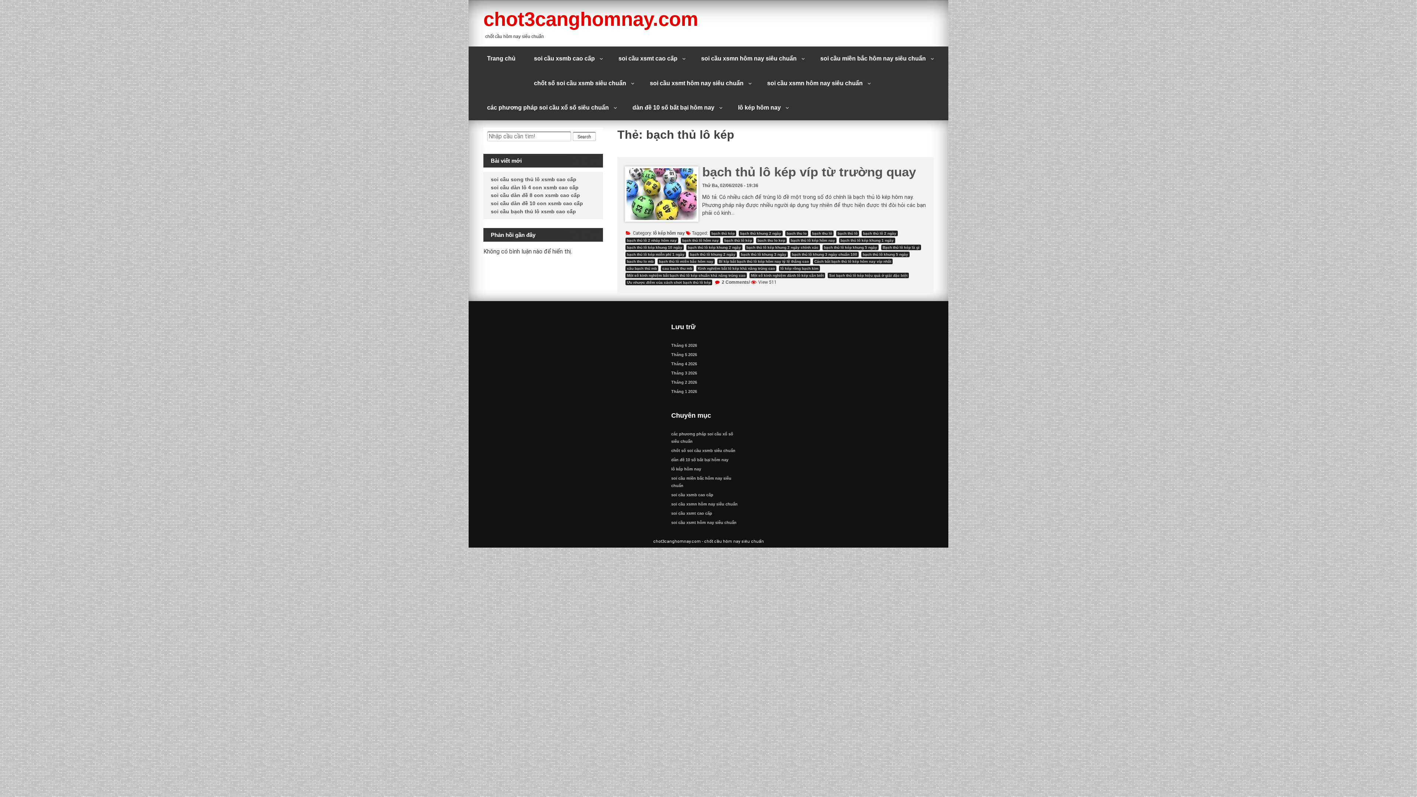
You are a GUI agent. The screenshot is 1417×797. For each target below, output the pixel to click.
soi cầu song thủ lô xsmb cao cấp (533, 179)
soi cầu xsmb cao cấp (564, 58)
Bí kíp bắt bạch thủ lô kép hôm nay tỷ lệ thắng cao (764, 261)
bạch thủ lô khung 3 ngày (763, 254)
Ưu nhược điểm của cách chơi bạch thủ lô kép (669, 282)
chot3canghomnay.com (590, 19)
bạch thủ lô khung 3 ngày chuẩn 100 (824, 254)
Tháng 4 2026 (684, 364)
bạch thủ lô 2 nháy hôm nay (652, 240)
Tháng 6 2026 (684, 345)
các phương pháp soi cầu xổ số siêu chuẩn (548, 107)
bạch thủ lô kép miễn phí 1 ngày (656, 254)
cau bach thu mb (677, 268)
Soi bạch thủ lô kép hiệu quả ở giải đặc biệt (868, 275)
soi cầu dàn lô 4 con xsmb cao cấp (535, 187)
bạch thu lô (822, 233)
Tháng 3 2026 (684, 373)
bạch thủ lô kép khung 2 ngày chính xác (782, 247)
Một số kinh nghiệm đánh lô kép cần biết (787, 275)
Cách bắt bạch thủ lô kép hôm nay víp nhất (852, 261)
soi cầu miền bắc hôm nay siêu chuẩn (873, 58)
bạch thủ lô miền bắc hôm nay (686, 261)
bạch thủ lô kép (738, 240)
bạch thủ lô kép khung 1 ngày (867, 240)
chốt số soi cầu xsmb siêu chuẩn (580, 83)
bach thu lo (797, 233)
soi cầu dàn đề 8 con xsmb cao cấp (535, 195)
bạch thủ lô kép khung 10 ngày (654, 247)
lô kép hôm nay (759, 107)
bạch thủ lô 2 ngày (879, 233)
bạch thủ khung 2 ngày (760, 233)
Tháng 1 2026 (684, 391)
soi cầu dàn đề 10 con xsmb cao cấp (537, 203)
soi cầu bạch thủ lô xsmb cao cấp (533, 211)
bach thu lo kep (771, 240)
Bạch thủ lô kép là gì (901, 247)
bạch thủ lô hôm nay (700, 240)
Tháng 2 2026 (684, 382)
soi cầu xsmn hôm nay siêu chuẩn (749, 58)
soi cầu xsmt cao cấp (648, 58)
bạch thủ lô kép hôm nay (813, 240)
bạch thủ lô (848, 233)
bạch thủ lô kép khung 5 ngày (850, 247)
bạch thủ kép (723, 233)
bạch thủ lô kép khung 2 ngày (714, 247)
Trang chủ (501, 58)
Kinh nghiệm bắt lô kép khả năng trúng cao (736, 268)
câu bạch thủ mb (642, 268)
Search (584, 136)
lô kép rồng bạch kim (799, 268)
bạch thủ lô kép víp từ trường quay (809, 172)
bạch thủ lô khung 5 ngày (885, 254)
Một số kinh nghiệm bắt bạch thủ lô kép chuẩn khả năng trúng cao (686, 275)
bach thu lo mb (640, 261)
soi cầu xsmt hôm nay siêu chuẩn (697, 83)
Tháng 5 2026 (684, 354)
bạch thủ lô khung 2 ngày (712, 254)
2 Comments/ (735, 282)
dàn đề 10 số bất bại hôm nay (673, 107)
